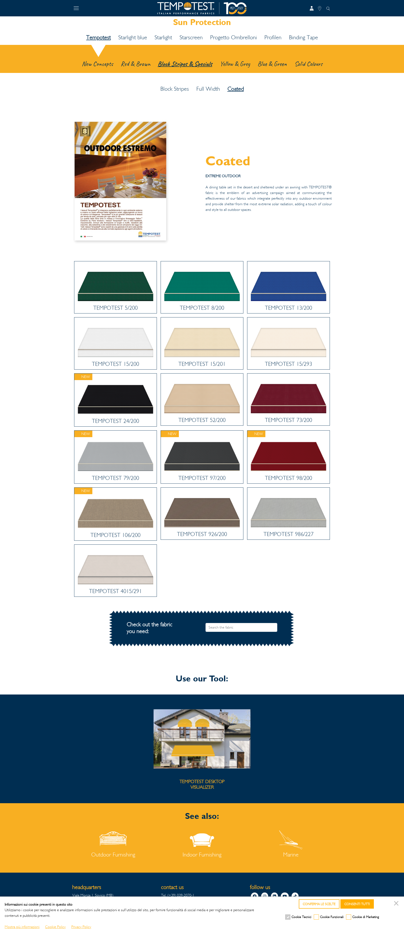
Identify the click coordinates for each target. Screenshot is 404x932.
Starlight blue (132, 37)
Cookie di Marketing (365, 917)
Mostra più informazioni (22, 927)
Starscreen (191, 37)
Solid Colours (308, 64)
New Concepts (97, 64)
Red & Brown (135, 64)
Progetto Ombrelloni (233, 37)
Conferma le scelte (319, 904)
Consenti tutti (357, 904)
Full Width (208, 89)
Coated (235, 89)
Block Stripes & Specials (185, 64)
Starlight (163, 37)
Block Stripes (174, 89)
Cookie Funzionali (332, 917)
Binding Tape (303, 37)
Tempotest (98, 37)
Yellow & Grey (235, 64)
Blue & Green (272, 64)
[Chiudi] (397, 904)
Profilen (272, 37)
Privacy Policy (81, 927)
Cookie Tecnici (301, 917)
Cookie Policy (55, 927)
